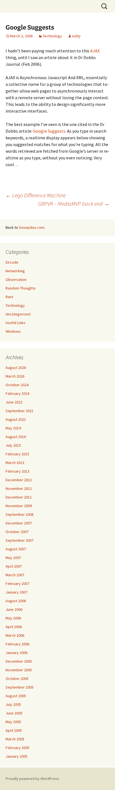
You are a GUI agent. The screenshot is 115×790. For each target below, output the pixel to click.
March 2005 (15, 739)
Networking (15, 270)
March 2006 (15, 635)
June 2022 (14, 402)
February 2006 (17, 643)
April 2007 (14, 566)
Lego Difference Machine (36, 195)
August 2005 (16, 695)
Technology (52, 35)
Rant (9, 296)
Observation (16, 279)
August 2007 (16, 548)
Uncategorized (18, 314)
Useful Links (15, 322)
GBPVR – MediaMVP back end (73, 203)
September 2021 (19, 410)
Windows (13, 331)
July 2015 (13, 445)
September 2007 (19, 540)
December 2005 (19, 661)
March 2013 (15, 462)
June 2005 (14, 713)
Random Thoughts (21, 288)
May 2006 (13, 618)
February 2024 (17, 393)
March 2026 (15, 376)
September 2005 (19, 687)
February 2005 (17, 747)
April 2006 (14, 626)
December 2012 (19, 479)
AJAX (95, 51)
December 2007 (19, 523)
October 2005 (17, 678)
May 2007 (13, 557)
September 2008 (19, 514)
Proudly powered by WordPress (32, 778)
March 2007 (15, 574)
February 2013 (17, 471)
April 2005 (14, 730)
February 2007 (17, 583)
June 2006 (14, 609)
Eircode (12, 262)
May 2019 (13, 428)
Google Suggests (49, 131)
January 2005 (16, 756)
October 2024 (17, 384)
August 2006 (16, 600)
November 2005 (19, 669)
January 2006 (16, 652)
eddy (76, 35)
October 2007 (17, 531)
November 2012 (19, 488)
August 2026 (16, 367)
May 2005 (13, 721)
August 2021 (16, 419)
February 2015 (17, 453)
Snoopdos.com (31, 227)
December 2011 (19, 497)
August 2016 (16, 436)
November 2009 (19, 505)
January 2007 (16, 592)
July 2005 (13, 704)
